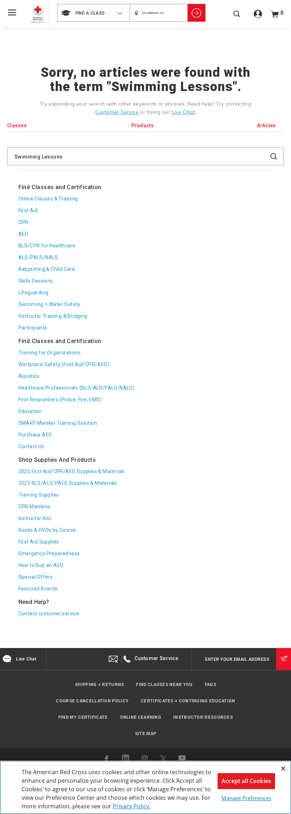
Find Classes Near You (164, 684)
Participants (32, 328)
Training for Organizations (49, 352)
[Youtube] (182, 758)
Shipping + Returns (99, 684)
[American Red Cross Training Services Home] (38, 14)
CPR (23, 222)
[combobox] (93, 13)
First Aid (28, 210)
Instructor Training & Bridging (52, 316)
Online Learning (140, 717)
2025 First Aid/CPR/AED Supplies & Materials (71, 471)
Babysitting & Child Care (46, 269)
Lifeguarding (33, 292)
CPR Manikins (34, 506)
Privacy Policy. (131, 806)
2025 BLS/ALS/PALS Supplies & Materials (67, 483)
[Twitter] (163, 758)
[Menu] (12, 12)
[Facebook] (107, 758)
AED (23, 234)
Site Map (145, 733)
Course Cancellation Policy (92, 700)
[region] (145, 787)
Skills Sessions (35, 281)
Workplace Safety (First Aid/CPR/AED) (63, 364)
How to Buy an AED (41, 565)
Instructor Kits (34, 518)
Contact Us (31, 446)
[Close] (283, 768)
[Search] (237, 18)
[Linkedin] (125, 758)
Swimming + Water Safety (49, 304)
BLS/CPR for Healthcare (47, 245)
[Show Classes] (196, 13)
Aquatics (28, 376)
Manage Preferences (246, 798)
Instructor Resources (203, 717)
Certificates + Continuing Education (188, 700)
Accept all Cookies (246, 781)
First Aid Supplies (38, 542)
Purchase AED (35, 435)
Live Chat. (184, 112)
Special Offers (35, 577)
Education (30, 411)
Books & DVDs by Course (47, 530)
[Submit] (283, 659)
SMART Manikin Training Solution (57, 423)
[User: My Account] (258, 17)
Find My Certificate (83, 717)
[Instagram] (145, 758)
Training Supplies (38, 495)
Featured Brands (38, 588)
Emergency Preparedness (49, 553)
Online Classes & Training (48, 199)
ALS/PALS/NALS (38, 257)
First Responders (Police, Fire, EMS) (60, 399)
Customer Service (117, 112)
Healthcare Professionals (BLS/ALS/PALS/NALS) (76, 388)
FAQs (210, 684)
